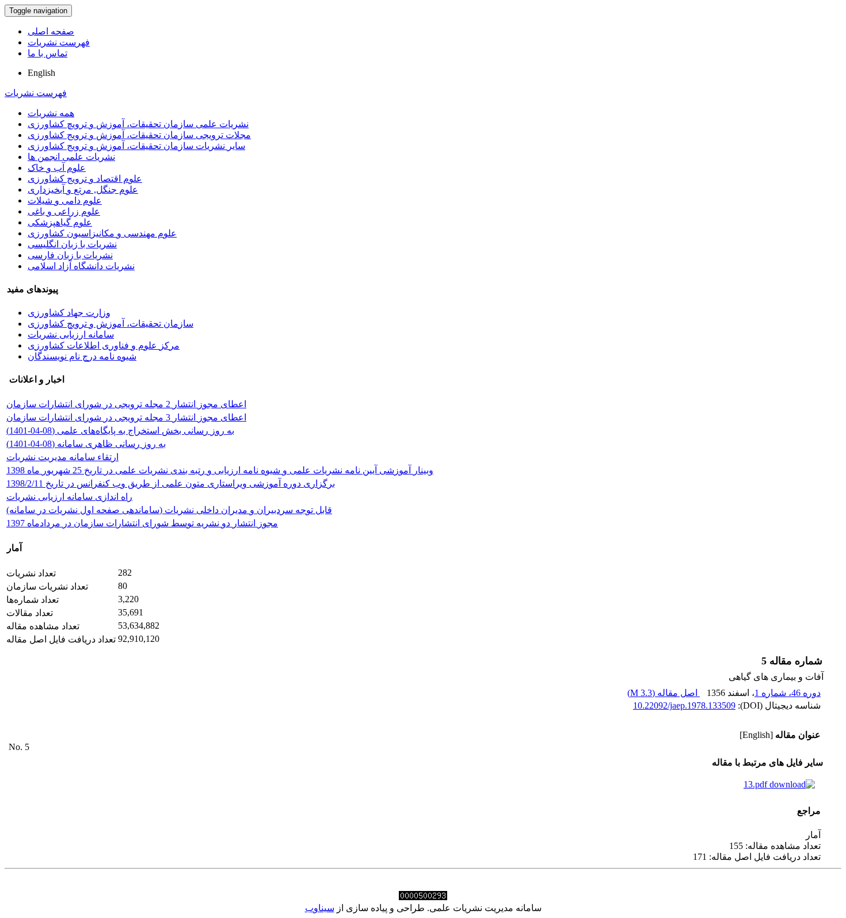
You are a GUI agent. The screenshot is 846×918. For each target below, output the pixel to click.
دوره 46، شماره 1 (787, 693)
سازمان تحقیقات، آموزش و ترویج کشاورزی (110, 323)
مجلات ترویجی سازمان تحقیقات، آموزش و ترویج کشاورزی (139, 135)
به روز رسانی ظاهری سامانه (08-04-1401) (86, 444)
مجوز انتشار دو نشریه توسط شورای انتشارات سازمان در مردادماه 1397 (142, 523)
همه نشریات (51, 113)
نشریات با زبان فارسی (70, 255)
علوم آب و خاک (57, 168)
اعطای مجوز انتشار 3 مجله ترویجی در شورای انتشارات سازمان (126, 417)
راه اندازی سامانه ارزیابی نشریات (69, 497)
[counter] (423, 897)
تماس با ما (47, 53)
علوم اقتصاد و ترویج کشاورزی (85, 178)
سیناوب (319, 908)
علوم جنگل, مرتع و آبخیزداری (83, 189)
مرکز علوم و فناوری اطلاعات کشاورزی (104, 345)
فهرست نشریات (59, 42)
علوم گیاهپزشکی (60, 222)
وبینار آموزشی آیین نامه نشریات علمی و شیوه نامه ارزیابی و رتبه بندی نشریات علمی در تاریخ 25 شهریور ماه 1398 (219, 470)
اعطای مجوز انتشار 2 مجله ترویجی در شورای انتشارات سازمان (126, 404)
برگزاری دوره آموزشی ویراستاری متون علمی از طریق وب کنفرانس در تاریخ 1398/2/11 (170, 483)
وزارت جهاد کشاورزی (69, 313)
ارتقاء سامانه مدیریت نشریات (62, 457)
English (41, 73)
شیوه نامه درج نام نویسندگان (82, 356)
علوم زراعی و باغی (64, 211)
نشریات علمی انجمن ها (71, 157)
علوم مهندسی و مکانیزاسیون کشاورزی (102, 233)
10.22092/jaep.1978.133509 (684, 705)
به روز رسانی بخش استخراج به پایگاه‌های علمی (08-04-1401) (120, 430)
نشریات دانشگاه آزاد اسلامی (81, 266)
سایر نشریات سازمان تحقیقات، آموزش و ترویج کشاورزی (136, 146)
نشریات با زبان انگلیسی (72, 244)
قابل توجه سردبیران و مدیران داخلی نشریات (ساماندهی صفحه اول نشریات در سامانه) (169, 510)
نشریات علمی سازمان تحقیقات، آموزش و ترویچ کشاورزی (138, 124)
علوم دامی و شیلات (65, 200)
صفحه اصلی (51, 31)
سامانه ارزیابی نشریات (71, 334)
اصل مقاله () (663, 693)
